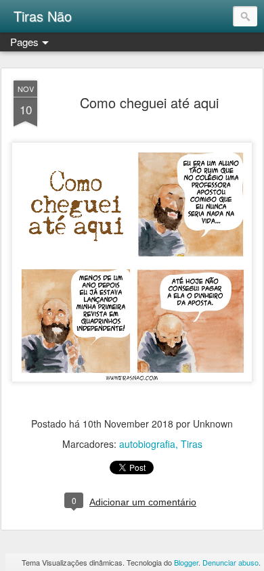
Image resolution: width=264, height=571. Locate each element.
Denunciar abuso (230, 562)
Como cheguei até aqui (149, 102)
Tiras (191, 444)
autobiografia (147, 444)
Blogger (186, 562)
